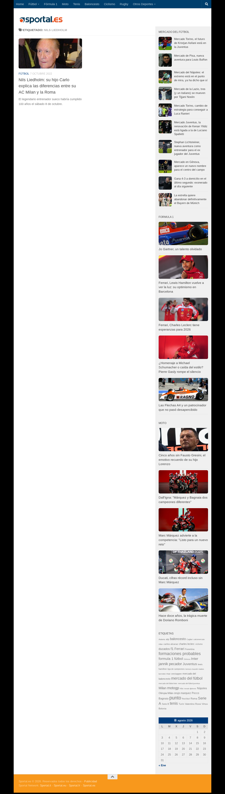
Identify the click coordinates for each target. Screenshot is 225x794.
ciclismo (199, 644)
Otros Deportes (143, 4)
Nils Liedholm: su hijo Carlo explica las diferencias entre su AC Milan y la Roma (47, 85)
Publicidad (90, 781)
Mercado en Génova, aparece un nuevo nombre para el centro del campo (190, 165)
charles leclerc (187, 643)
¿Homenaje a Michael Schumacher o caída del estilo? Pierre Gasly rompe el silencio (181, 367)
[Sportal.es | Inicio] (41, 20)
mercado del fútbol (186, 678)
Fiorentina (189, 649)
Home (20, 4)
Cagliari (190, 639)
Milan (162, 688)
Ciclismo (109, 4)
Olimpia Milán (166, 693)
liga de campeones (176, 669)
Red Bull (186, 699)
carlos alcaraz (171, 644)
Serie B (165, 704)
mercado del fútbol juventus (189, 683)
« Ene (162, 765)
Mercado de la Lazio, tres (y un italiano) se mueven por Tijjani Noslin (189, 92)
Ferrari (179, 649)
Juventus (190, 664)
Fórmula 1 (50, 4)
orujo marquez (182, 693)
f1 (172, 649)
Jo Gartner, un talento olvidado (180, 249)
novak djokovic (190, 689)
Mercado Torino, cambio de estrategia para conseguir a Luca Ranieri (191, 109)
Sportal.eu (60, 785)
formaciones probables (180, 653)
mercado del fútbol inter (168, 683)
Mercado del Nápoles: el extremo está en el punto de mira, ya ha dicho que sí (191, 76)
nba (181, 688)
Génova (187, 659)
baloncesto (178, 639)
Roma (194, 698)
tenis (174, 703)
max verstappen (174, 674)
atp (167, 639)
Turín (181, 704)
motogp (173, 688)
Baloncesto (92, 4)
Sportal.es (89, 785)
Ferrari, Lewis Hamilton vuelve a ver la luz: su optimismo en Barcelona (181, 287)
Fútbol (32, 4)
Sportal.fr (74, 785)
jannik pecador (170, 664)
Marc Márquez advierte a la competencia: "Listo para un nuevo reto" (183, 540)
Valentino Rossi (193, 704)
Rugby (124, 4)
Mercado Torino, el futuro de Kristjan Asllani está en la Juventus (190, 42)
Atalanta (162, 639)
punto (175, 697)
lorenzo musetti (191, 669)
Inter (194, 658)
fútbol (178, 658)
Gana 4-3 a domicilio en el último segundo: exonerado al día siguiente (190, 182)
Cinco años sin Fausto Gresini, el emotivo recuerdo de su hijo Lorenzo (182, 460)
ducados (164, 649)
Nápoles (202, 688)
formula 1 (166, 658)
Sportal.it (45, 785)
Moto (65, 4)
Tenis (76, 4)
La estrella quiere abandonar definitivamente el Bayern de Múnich (190, 199)
